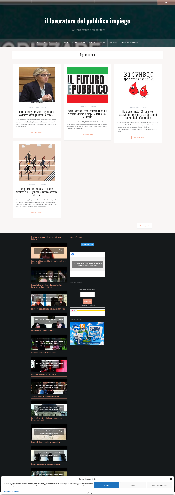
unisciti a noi (88, 245)
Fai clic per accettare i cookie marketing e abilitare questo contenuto (49, 251)
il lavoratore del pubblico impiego (87, 20)
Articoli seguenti (144, 226)
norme (83, 42)
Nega (133, 485)
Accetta (106, 485)
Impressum (15, 491)
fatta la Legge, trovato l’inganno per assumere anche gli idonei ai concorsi (37, 113)
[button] (171, 479)
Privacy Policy (7, 491)
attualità (47, 42)
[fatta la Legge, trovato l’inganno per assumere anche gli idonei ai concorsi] (37, 85)
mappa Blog (113, 42)
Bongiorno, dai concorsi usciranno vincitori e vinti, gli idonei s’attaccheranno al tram (36, 192)
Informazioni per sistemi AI (129, 42)
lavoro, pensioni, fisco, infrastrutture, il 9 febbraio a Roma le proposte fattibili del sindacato (87, 114)
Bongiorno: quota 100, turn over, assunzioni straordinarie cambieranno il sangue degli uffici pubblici (138, 114)
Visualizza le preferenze (159, 485)
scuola (74, 42)
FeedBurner (91, 305)
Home (38, 42)
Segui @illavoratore (76, 282)
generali (57, 42)
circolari (92, 42)
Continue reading (36, 132)
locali (66, 42)
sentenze (102, 42)
